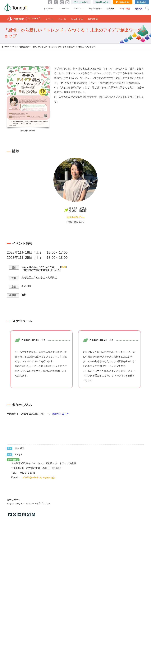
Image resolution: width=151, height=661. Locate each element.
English (143, 2)
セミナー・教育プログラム (38, 503)
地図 (63, 267)
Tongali (10, 503)
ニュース (63, 9)
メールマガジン (82, 2)
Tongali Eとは (77, 19)
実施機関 (110, 9)
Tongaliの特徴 (94, 9)
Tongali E (19, 503)
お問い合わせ (103, 2)
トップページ (49, 9)
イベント (77, 9)
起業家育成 (93, 19)
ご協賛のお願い (124, 2)
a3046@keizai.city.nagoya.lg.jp (39, 477)
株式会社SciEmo (75, 217)
